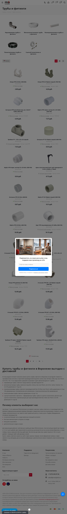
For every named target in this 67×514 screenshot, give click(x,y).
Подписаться (33, 269)
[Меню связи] (63, 494)
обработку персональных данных (41, 272)
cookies (24, 512)
